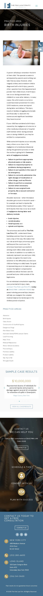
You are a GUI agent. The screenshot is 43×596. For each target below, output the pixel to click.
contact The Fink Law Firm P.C (19, 287)
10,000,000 (20, 381)
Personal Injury (7, 349)
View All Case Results (21, 407)
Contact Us (21, 448)
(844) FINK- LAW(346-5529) (20, 290)
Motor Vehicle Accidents (11, 346)
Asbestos (6, 315)
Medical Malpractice (9, 343)
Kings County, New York (20, 396)
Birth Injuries (7, 318)
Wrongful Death (8, 361)
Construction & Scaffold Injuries (13, 324)
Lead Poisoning (8, 337)
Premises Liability (8, 352)
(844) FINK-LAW (32, 438)
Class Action (7, 321)
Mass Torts (6, 340)
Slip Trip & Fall (7, 358)
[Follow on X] (21, 534)
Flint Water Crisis (8, 330)
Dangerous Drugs (8, 327)
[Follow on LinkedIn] (25, 534)
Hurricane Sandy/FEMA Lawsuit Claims (15, 334)
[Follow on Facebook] (17, 534)
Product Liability (8, 355)
